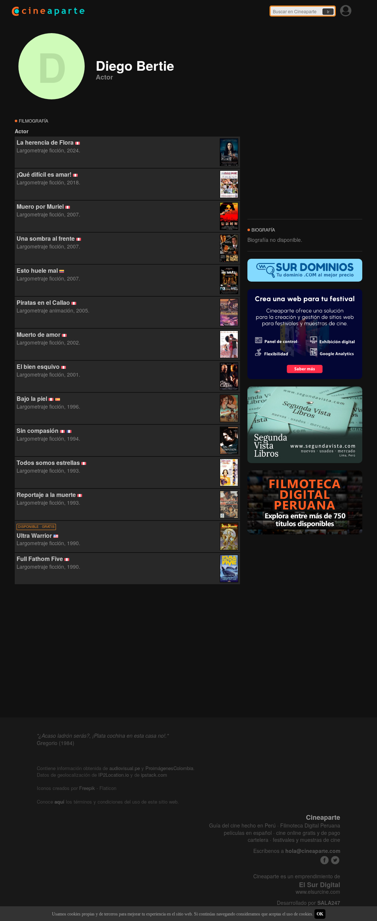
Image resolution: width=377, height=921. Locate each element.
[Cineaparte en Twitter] (335, 860)
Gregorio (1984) (55, 743)
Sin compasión (38, 430)
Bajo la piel (32, 398)
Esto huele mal (37, 270)
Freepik (87, 787)
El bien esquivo (38, 366)
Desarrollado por (308, 902)
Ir (328, 11)
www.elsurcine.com (318, 891)
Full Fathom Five (40, 558)
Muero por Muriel (40, 206)
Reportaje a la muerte (46, 494)
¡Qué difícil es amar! (44, 174)
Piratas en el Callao (43, 302)
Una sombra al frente (46, 238)
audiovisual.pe (124, 768)
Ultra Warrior (34, 535)
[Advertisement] (127, 651)
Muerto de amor (38, 334)
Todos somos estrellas (48, 462)
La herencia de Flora (45, 142)
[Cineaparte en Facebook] (324, 860)
